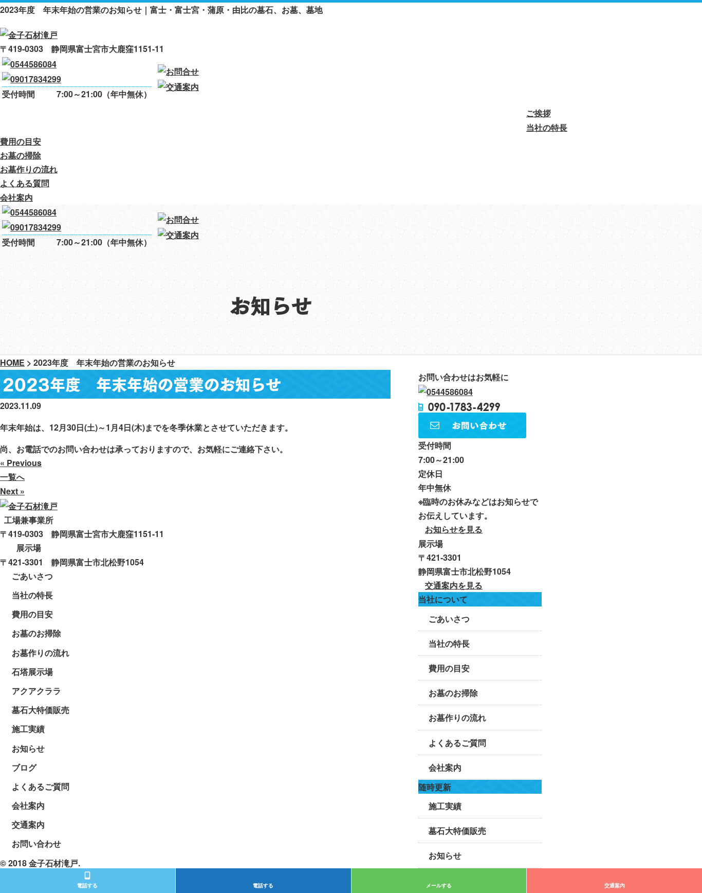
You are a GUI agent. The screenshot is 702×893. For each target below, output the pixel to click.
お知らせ (445, 855)
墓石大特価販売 (457, 830)
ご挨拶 (15, 118)
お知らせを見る (454, 529)
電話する (87, 885)
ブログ (24, 767)
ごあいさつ (449, 618)
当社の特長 (78, 118)
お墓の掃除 (229, 118)
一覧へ (12, 477)
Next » (12, 491)
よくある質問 (405, 118)
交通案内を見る (454, 585)
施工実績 (445, 806)
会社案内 (481, 118)
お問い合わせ (36, 843)
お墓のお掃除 (453, 693)
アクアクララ (36, 690)
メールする (439, 885)
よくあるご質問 (457, 742)
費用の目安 (153, 118)
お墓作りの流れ (313, 118)
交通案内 (614, 885)
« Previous (21, 463)
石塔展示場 (32, 671)
